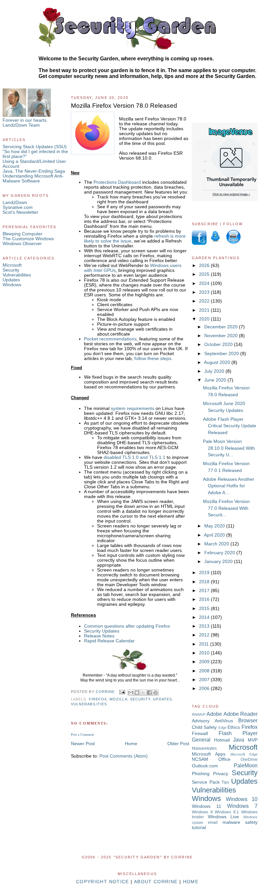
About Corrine (156, 881)
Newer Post (83, 743)
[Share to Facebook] (149, 692)
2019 (205, 572)
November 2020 (221, 335)
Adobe (214, 714)
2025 (205, 274)
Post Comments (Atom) (123, 756)
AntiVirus (224, 720)
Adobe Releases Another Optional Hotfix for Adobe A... (228, 486)
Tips (225, 782)
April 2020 (215, 535)
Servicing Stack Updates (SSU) (35, 146)
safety (251, 822)
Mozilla (118, 699)
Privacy (220, 773)
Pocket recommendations (110, 339)
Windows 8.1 (227, 812)
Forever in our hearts (24, 120)
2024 (205, 283)
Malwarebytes (204, 748)
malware (231, 822)
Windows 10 (242, 799)
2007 (205, 679)
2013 (205, 626)
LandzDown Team (21, 125)
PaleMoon (246, 765)
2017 (205, 590)
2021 (205, 310)
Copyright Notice (102, 881)
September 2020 (222, 353)
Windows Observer (22, 243)
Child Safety (204, 727)
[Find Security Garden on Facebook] (199, 243)
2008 (205, 670)
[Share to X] (143, 692)
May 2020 (215, 526)
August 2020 (217, 362)
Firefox (98, 699)
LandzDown (15, 202)
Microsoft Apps (209, 754)
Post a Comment (82, 734)
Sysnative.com (18, 207)
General (201, 740)
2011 (204, 644)
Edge (222, 727)
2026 (205, 265)
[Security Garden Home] (130, 670)
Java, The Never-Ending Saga (34, 171)
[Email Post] (121, 692)
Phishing (200, 773)
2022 (205, 301)
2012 (205, 635)
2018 (205, 581)
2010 (205, 652)
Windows (12, 284)
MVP (253, 740)
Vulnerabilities (17, 275)
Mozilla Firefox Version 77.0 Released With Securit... (226, 508)
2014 (205, 617)
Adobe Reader (241, 714)
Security (11, 270)
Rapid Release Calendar (109, 640)
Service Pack (206, 782)
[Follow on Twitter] (216, 243)
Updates (11, 279)
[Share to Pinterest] (155, 692)
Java (238, 740)
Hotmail (222, 740)
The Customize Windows (28, 238)
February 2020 (220, 552)
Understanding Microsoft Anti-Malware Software (33, 178)
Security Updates (101, 631)
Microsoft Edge (244, 754)
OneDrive (249, 759)
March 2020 (217, 543)
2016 (205, 599)
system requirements (132, 408)
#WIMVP (199, 714)
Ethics (233, 727)
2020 (205, 319)
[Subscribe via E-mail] (233, 243)
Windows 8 (202, 812)
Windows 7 (242, 806)
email (213, 822)
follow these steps (152, 358)
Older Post (178, 743)
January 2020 (219, 561)
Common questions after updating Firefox (127, 626)
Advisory (200, 720)
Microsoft (12, 265)
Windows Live (223, 816)
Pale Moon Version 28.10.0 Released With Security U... (229, 448)
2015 (205, 608)
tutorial (199, 827)
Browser (248, 720)
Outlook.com (205, 765)
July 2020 (215, 371)
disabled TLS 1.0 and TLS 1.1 (134, 457)
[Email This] (130, 692)
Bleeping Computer (22, 233)
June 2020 (215, 380)
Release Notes (99, 636)
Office (224, 759)
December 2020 (221, 326)
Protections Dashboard (117, 182)
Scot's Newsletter (20, 212)
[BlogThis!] (137, 692)
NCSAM (200, 759)
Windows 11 (206, 806)
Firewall (200, 733)
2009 (205, 661)
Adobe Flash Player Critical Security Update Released (229, 426)
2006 (205, 688)
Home (131, 743)
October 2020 (219, 344)
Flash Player (238, 733)
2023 (205, 292)
